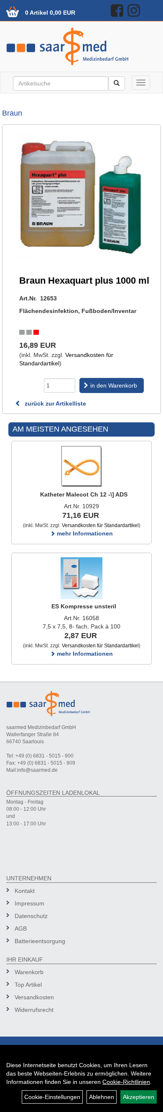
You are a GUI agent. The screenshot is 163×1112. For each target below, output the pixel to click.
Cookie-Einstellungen (52, 1097)
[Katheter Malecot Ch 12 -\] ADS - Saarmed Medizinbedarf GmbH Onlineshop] (81, 466)
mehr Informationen (84, 533)
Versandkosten (34, 997)
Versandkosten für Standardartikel (100, 525)
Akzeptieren (138, 1097)
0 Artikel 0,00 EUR (50, 12)
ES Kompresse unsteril (83, 606)
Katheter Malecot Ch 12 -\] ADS (83, 494)
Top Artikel (28, 984)
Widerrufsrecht (34, 1009)
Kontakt (25, 890)
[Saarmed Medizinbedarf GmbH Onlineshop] (81, 46)
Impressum (29, 903)
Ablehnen (101, 1097)
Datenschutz (31, 916)
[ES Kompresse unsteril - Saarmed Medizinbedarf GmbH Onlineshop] (81, 578)
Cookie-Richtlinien (126, 1081)
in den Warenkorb (113, 385)
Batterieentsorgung (40, 941)
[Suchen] (116, 83)
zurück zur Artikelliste (54, 403)
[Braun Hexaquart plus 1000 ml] (81, 195)
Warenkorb (29, 972)
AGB (21, 928)
